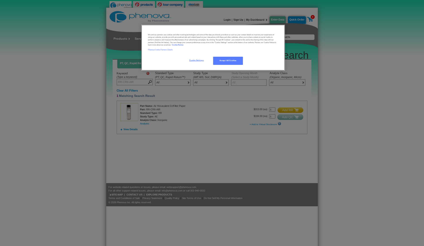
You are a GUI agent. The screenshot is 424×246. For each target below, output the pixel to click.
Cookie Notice (177, 45)
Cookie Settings (196, 60)
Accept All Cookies (228, 61)
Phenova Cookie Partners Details (160, 50)
